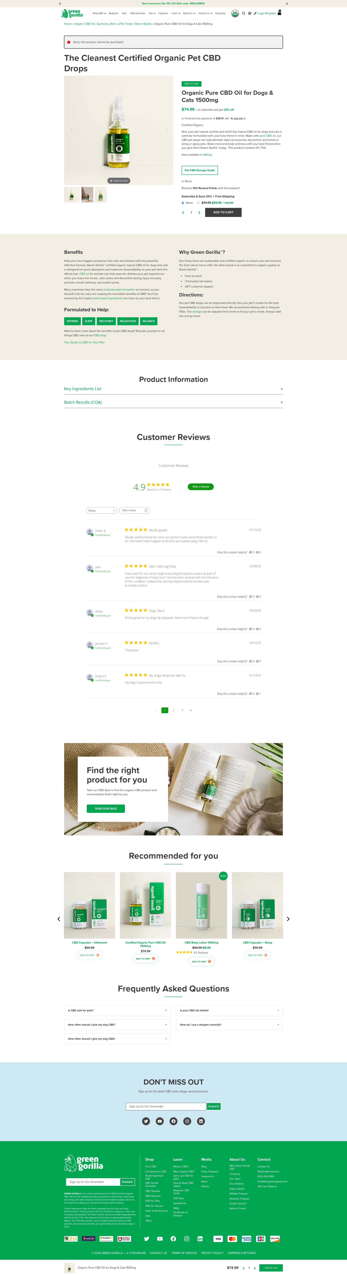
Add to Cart (87, 958)
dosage (197, 311)
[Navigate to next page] (190, 710)
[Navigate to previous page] (156, 710)
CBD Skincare (153, 1196)
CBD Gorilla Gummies (151, 1185)
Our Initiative (237, 1183)
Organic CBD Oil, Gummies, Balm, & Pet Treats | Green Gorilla (112, 24)
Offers (148, 1220)
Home (68, 24)
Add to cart (223, 212)
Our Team (235, 1178)
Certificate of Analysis (180, 1214)
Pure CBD (150, 1166)
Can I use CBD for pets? (183, 1177)
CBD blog (99, 335)
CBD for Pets (191, 83)
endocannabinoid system (119, 289)
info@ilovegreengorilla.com (273, 1181)
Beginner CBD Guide (181, 1192)
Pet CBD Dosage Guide (200, 170)
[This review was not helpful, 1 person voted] (257, 694)
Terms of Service (184, 1253)
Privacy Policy (212, 1253)
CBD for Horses (154, 1206)
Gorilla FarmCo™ (238, 1203)
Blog (203, 1166)
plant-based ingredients (108, 298)
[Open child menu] (105, 13)
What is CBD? (180, 1166)
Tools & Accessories (156, 1210)
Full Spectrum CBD (155, 1171)
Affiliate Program (239, 1193)
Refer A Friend (238, 1208)
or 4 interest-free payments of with (205, 118)
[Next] (166, 130)
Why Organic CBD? (184, 1171)
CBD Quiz (178, 1198)
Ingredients (179, 1203)
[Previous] (71, 130)
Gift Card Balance (267, 1186)
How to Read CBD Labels (183, 1185)
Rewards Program (239, 1198)
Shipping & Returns (242, 1253)
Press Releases (210, 1171)
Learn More (193, 3)
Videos (205, 1186)
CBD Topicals (152, 1191)
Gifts (147, 1216)
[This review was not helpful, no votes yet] (257, 552)
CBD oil (84, 274)
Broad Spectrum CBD (154, 1177)
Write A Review (200, 486)
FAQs (176, 1208)
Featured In (207, 1176)
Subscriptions (237, 1188)
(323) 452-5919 (266, 1176)
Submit (214, 1106)
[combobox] (101, 510)
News (204, 1181)
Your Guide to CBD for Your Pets (84, 342)
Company (235, 1174)
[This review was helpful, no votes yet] (250, 552)
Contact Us (264, 1166)
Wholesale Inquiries (268, 1171)
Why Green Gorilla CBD (240, 1167)
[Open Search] (243, 13)
